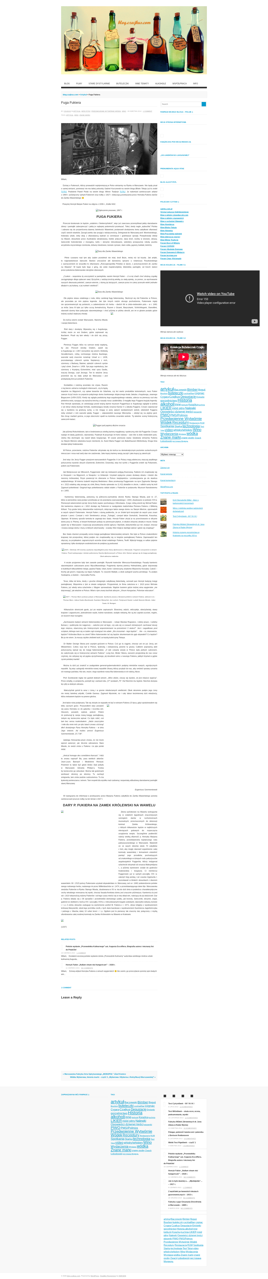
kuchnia (201, 405)
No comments (87, 968)
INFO (195, 83)
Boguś (201, 389)
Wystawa (182, 434)
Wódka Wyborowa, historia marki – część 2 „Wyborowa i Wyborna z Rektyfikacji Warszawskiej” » (113, 1077)
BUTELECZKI (122, 83)
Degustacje (188, 396)
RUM (202, 423)
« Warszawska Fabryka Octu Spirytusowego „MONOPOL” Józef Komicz (94, 1074)
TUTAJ (64, 192)
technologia (191, 426)
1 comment (147, 111)
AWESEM (122, 1276)
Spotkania (167, 426)
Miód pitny (85, 111)
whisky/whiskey (182, 430)
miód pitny (178, 408)
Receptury (180, 422)
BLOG (67, 83)
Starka (178, 426)
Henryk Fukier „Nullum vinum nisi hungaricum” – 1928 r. (90, 965)
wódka (192, 433)
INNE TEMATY (142, 83)
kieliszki (184, 405)
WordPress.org (166, 487)
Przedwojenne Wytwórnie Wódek (106, 111)
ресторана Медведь (180, 441)
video (169, 430)
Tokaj (162, 430)
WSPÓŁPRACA (179, 83)
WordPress (95, 1276)
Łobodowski (166, 441)
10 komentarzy (190, 1128)
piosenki (198, 412)
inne (178, 404)
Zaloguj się (165, 468)
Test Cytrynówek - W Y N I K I (185, 516)
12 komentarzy (186, 1107)
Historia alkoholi (185, 1228)
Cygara (164, 396)
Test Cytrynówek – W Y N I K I (181, 1103)
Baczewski (180, 389)
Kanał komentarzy (168, 480)
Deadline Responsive (108, 1276)
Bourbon (164, 393)
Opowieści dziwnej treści (176, 411)
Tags (192, 1096)
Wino (124, 111)
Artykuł (76, 111)
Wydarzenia (169, 433)
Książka (193, 404)
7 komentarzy (189, 1146)
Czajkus (67, 111)
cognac (199, 393)
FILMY (79, 83)
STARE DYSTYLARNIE (99, 83)
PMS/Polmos (179, 415)
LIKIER (166, 408)
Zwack (198, 438)
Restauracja (194, 423)
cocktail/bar (189, 393)
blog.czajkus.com (70, 95)
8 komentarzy (190, 1138)
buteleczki (175, 393)
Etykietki (200, 397)
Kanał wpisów (166, 474)
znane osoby (187, 437)
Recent (174, 1096)
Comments (183, 1096)
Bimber (192, 389)
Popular (165, 1096)
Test (202, 426)
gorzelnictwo (168, 400)
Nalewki (190, 408)
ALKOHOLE (160, 83)
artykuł (69, 115)
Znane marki (84, 115)
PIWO (165, 415)
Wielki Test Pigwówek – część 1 (182, 1142)
